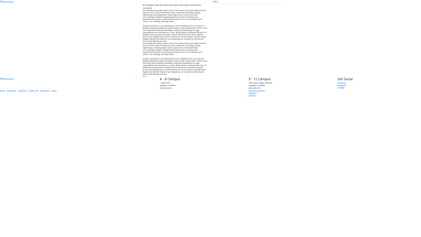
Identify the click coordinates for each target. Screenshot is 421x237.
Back (145, 76)
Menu (215, 1)
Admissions (11, 90)
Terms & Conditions (257, 90)
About (2, 90)
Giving (54, 90)
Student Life (33, 90)
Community (45, 90)
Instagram (341, 85)
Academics (22, 90)
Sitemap (252, 95)
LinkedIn (341, 87)
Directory (252, 93)
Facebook (341, 83)
